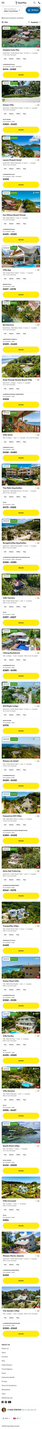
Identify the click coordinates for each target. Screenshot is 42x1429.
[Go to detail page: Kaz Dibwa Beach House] (21, 217)
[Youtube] (9, 1402)
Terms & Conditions (9, 1385)
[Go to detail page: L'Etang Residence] (21, 654)
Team (4, 1353)
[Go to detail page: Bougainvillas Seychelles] (21, 545)
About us (5, 1348)
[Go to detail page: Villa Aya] (21, 272)
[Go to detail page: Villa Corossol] (21, 1203)
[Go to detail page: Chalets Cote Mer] (21, 52)
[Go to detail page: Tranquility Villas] (21, 928)
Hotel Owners (7, 1365)
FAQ (3, 1361)
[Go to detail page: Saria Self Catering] (21, 873)
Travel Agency (7, 1369)
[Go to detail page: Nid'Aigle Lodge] (21, 708)
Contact (5, 1357)
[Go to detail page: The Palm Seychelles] (21, 490)
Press (4, 1373)
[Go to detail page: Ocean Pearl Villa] (21, 983)
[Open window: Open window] (39, 3)
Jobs (3, 1394)
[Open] (2, 2)
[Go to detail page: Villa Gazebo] (21, 1093)
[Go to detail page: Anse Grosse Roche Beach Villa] (21, 382)
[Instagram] (6, 1402)
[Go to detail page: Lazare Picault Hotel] (21, 162)
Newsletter (6, 1390)
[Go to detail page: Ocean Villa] (21, 107)
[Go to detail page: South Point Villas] (21, 1148)
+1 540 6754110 (14, 1410)
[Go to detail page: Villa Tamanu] (21, 600)
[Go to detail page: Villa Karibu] (21, 1038)
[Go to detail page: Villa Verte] (21, 436)
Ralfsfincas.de (7, 1398)
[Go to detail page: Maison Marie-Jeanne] (21, 1258)
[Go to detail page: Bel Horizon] (21, 327)
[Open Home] (21, 2)
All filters (35, 9)
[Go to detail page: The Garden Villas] (21, 1312)
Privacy (4, 1381)
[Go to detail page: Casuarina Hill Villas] (21, 818)
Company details (8, 1377)
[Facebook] (3, 1402)
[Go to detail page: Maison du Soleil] (21, 763)
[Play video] (37, 46)
